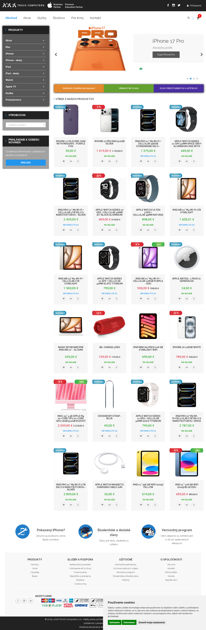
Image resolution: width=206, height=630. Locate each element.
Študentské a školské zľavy (113, 532)
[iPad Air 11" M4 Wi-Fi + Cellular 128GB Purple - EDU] (148, 257)
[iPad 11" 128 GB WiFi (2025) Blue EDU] (186, 463)
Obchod (11, 18)
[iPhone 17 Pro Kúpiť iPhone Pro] (99, 48)
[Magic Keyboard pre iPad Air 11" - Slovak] (71, 326)
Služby (42, 18)
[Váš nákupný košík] (198, 16)
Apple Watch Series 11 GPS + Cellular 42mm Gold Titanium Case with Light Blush (148, 420)
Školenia (80, 580)
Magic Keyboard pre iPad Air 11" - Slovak (71, 348)
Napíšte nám (171, 580)
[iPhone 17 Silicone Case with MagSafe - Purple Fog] (71, 120)
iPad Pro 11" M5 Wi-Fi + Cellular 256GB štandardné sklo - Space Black (148, 145)
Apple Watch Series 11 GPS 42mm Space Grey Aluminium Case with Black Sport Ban (186, 145)
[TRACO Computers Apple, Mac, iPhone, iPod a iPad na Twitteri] (179, 5)
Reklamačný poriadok (80, 564)
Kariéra (171, 576)
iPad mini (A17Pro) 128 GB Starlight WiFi (148, 348)
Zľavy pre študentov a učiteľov (178, 88)
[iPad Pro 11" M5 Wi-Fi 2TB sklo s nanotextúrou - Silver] (71, 463)
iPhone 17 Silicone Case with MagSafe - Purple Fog (71, 143)
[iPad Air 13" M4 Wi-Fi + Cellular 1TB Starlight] (71, 257)
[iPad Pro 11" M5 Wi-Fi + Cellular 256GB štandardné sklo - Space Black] (148, 120)
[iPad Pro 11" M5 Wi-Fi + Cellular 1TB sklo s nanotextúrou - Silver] (71, 189)
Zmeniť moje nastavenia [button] (151, 622)
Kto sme (171, 564)
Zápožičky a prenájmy (80, 576)
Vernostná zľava (129, 88)
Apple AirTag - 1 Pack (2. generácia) (186, 279)
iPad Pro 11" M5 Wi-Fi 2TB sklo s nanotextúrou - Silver (71, 487)
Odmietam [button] (129, 622)
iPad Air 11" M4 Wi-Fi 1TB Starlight (187, 211)
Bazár (35, 576)
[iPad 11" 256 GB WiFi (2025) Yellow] (148, 463)
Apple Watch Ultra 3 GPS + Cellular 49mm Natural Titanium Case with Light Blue (148, 215)
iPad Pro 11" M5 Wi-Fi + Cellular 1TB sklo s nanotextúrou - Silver (71, 212)
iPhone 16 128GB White (187, 347)
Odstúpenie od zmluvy (80, 568)
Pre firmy (77, 18)
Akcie (27, 18)
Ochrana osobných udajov (125, 568)
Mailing (26, 162)
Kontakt (95, 18)
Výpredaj (34, 572)
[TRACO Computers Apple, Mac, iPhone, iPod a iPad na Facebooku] (168, 5)
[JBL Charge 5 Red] (109, 326)
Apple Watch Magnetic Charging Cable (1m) (109, 485)
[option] (129, 48)
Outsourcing (80, 584)
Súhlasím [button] (114, 622)
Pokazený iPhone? (51, 530)
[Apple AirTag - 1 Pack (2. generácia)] (186, 257)
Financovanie (80, 572)
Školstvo (59, 18)
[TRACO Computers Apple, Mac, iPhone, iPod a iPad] (23, 5)
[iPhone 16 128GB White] (186, 326)
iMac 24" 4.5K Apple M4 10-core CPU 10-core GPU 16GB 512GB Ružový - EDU (71, 420)
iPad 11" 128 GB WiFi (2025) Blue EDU (186, 485)
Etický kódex (171, 572)
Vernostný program (177, 530)
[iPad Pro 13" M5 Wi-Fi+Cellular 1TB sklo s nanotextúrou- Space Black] (186, 395)
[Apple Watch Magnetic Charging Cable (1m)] (109, 463)
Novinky (35, 564)
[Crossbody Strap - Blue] (109, 395)
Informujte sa (148, 156)
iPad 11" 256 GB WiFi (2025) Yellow (148, 485)
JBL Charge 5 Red (109, 347)
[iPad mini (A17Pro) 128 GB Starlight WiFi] (148, 326)
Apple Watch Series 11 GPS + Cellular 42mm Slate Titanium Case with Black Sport (109, 282)
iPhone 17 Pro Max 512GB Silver (109, 142)
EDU (159, 244)
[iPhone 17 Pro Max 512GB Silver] (109, 120)
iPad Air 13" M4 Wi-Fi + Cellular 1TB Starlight (70, 281)
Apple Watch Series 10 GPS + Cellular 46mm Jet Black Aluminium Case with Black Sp (109, 214)
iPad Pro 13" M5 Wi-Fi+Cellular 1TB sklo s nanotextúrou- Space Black (186, 420)
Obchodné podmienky (125, 564)
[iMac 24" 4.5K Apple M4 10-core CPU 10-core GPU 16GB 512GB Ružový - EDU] (71, 395)
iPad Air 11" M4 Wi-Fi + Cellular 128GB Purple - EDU (148, 281)
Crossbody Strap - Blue (109, 417)
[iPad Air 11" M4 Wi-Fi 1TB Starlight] (186, 189)
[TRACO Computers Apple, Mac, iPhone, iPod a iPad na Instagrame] (174, 5)
